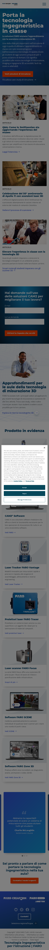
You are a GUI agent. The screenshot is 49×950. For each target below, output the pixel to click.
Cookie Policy (18, 481)
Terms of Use (30, 481)
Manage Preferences (24, 500)
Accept (24, 487)
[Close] (44, 447)
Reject (24, 493)
